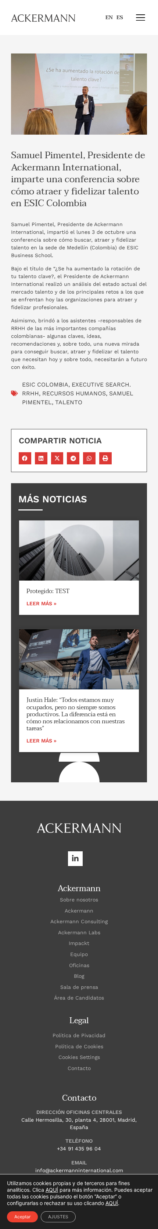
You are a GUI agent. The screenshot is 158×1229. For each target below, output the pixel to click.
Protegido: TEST (47, 591)
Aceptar (22, 1216)
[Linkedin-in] (75, 858)
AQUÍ (52, 1190)
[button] (140, 17)
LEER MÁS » (41, 603)
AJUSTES (58, 1216)
